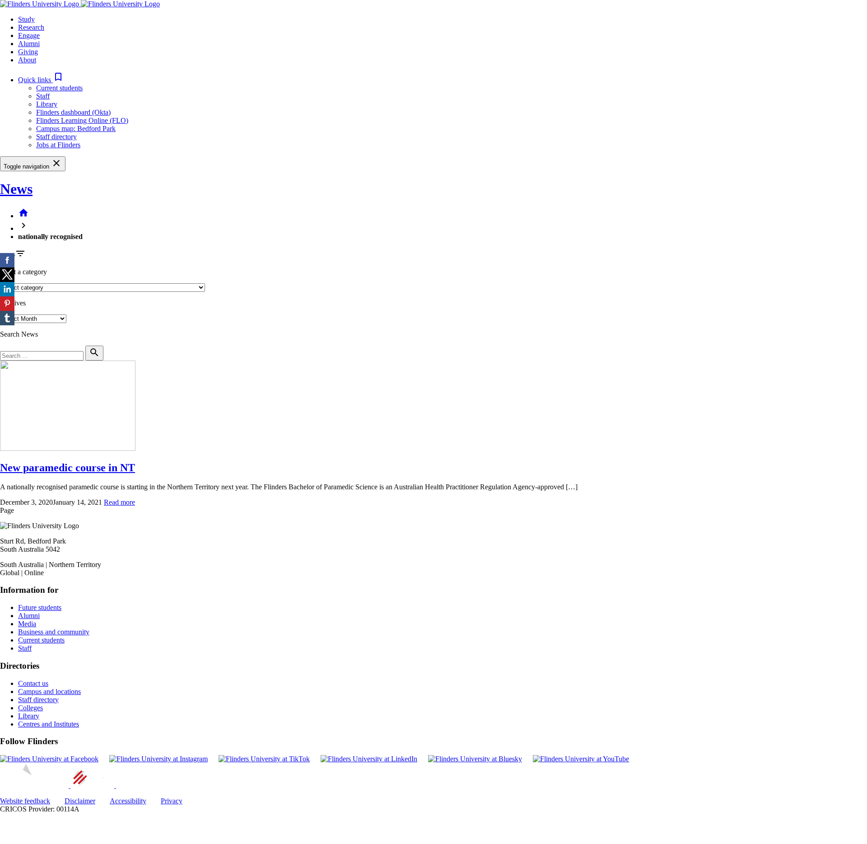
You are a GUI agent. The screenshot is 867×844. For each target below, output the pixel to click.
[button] (41, 80)
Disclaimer (80, 801)
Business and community (53, 632)
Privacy (171, 801)
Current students (59, 88)
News (16, 189)
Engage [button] (29, 35)
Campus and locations (49, 691)
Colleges (30, 708)
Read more (119, 502)
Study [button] (26, 19)
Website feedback (25, 801)
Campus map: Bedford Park (76, 128)
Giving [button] (28, 52)
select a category (23, 272)
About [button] (27, 60)
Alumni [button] (29, 43)
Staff (43, 96)
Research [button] (31, 27)
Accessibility (128, 801)
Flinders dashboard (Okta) (73, 112)
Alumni (29, 615)
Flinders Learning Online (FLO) (82, 120)
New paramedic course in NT (67, 468)
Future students (39, 607)
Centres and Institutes (48, 724)
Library (46, 104)
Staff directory (56, 137)
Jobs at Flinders (58, 145)
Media (27, 624)
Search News (19, 334)
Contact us (33, 683)
